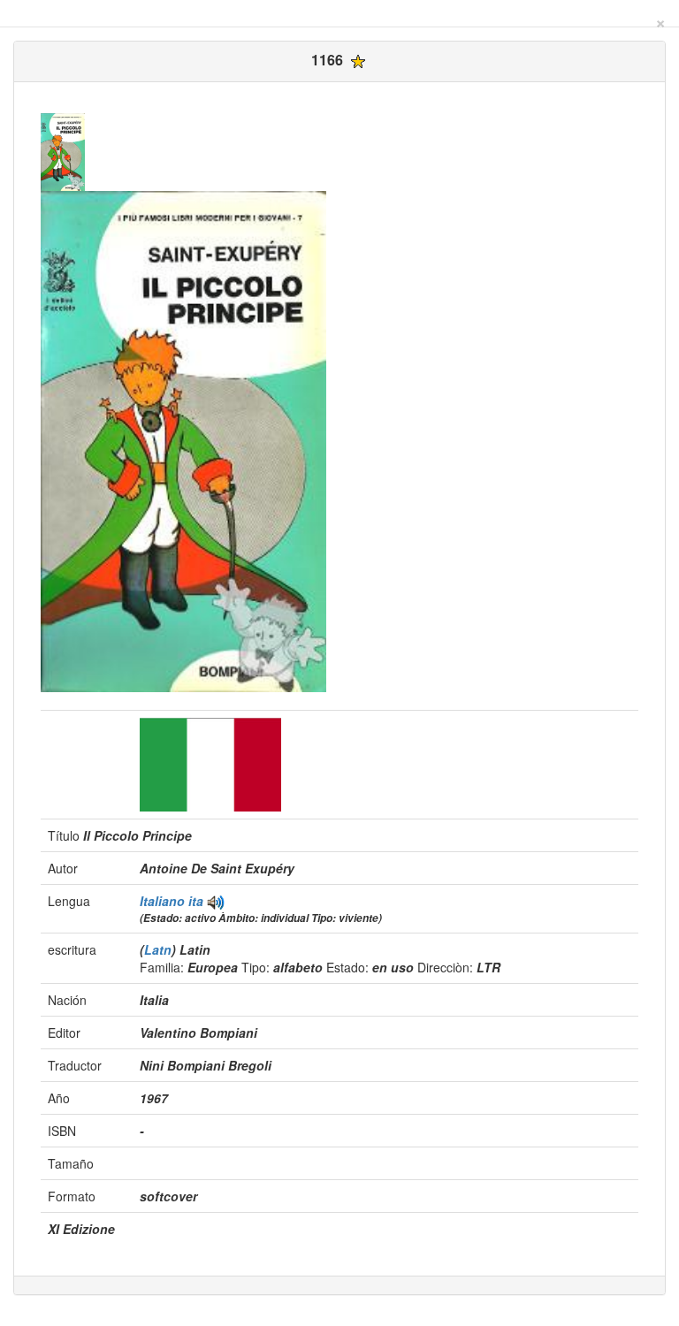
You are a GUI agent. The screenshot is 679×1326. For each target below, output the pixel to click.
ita (195, 901)
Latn (158, 949)
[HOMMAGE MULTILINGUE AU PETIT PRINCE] (216, 901)
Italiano (164, 901)
